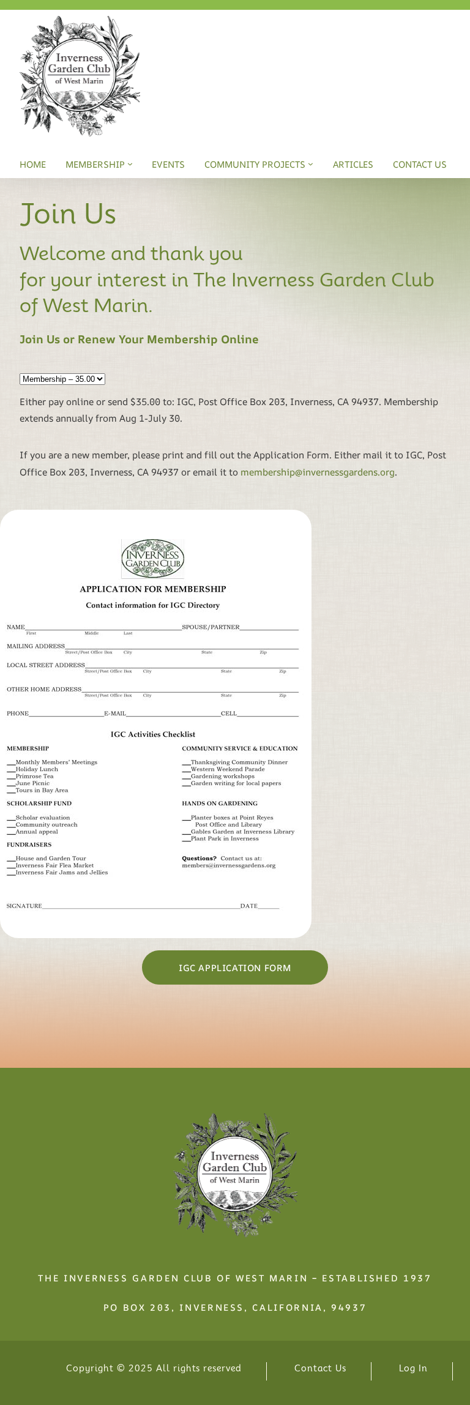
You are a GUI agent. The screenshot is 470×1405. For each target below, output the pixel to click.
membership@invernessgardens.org (318, 472)
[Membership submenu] (130, 163)
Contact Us (320, 1368)
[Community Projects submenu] (310, 163)
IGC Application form (235, 967)
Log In (413, 1368)
